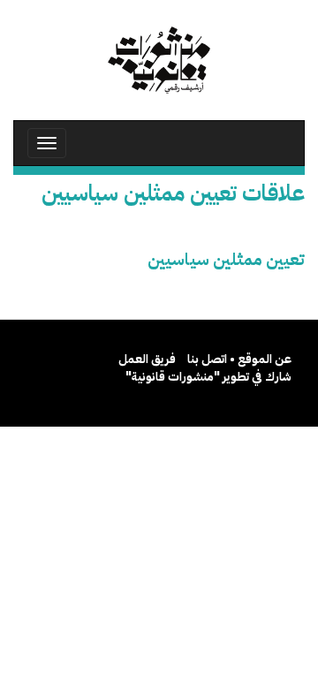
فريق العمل (147, 359)
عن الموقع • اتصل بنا (239, 359)
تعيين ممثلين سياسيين (226, 259)
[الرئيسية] (159, 60)
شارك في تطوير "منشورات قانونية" (208, 376)
